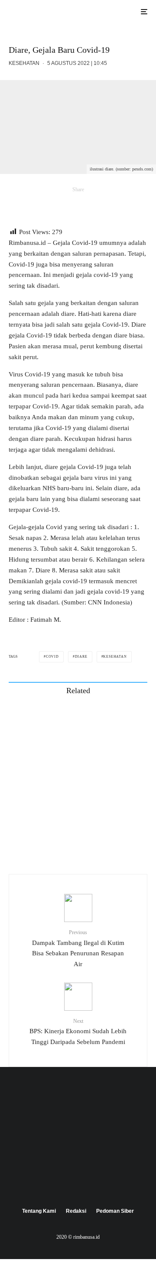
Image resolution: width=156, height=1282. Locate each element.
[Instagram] (95, 1181)
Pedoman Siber (115, 1211)
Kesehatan (24, 63)
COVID (52, 657)
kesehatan (115, 657)
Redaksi (76, 1211)
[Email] (64, 204)
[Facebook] (61, 1181)
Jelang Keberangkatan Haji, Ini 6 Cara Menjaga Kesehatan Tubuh (90, 799)
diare (81, 657)
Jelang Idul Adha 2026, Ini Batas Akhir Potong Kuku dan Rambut (90, 717)
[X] (78, 1181)
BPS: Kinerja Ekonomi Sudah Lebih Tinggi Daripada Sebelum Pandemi (78, 1031)
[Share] (24, 204)
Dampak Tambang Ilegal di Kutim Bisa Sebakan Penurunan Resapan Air (78, 948)
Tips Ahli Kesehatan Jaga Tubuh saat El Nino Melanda (95, 758)
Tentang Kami (39, 1211)
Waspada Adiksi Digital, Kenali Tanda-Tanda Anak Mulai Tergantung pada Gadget (96, 840)
